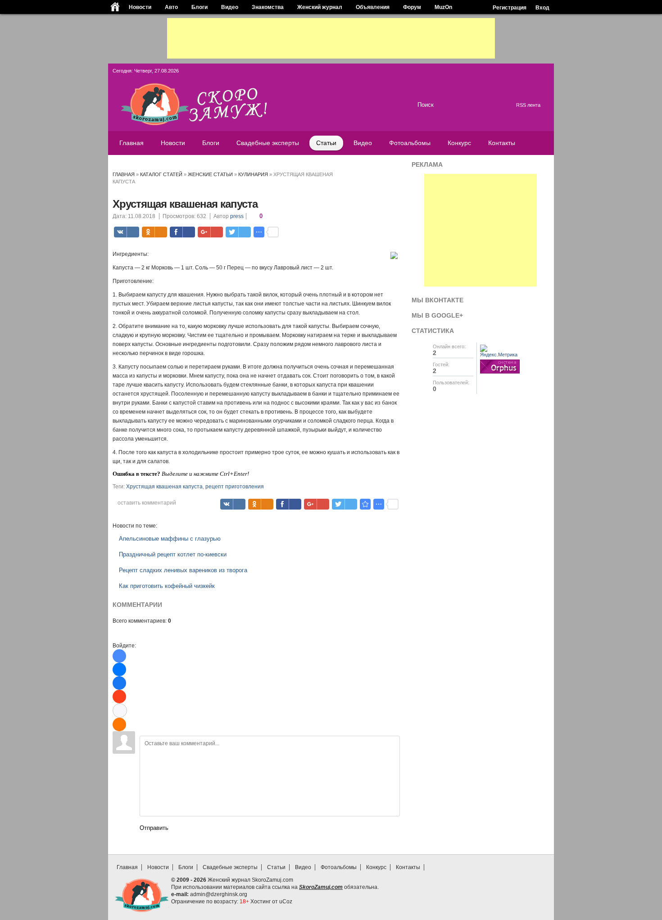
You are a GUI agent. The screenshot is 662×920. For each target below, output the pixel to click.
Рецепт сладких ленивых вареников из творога (183, 570)
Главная (124, 174)
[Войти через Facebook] (119, 683)
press (237, 216)
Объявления (373, 7)
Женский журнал (319, 7)
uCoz (285, 901)
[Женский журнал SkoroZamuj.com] (217, 124)
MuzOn (443, 7)
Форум (412, 7)
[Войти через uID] (119, 656)
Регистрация (509, 7)
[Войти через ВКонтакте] (119, 669)
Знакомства (268, 7)
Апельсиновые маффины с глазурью (170, 538)
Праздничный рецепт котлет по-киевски (173, 554)
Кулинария (253, 174)
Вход (542, 7)
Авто (171, 7)
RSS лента (528, 105)
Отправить (154, 827)
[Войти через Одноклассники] (119, 724)
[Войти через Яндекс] (119, 696)
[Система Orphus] (500, 374)
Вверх (544, 850)
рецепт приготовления (234, 486)
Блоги (199, 7)
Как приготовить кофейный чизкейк (167, 586)
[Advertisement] (331, 38)
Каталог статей (161, 174)
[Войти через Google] (120, 710)
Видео (229, 7)
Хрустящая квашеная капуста (164, 486)
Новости (140, 7)
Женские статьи (210, 174)
